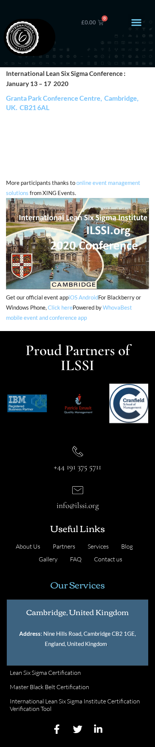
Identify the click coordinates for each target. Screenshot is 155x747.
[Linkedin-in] (98, 729)
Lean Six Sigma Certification (45, 672)
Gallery (48, 559)
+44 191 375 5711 (77, 467)
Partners (64, 546)
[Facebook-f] (56, 729)
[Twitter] (77, 729)
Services (98, 546)
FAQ (76, 559)
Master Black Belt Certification (49, 687)
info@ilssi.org (77, 505)
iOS (73, 297)
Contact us (108, 559)
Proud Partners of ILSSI (78, 357)
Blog (127, 546)
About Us (28, 546)
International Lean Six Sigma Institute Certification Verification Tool (75, 704)
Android (88, 297)
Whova (111, 307)
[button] (136, 22)
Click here (60, 307)
